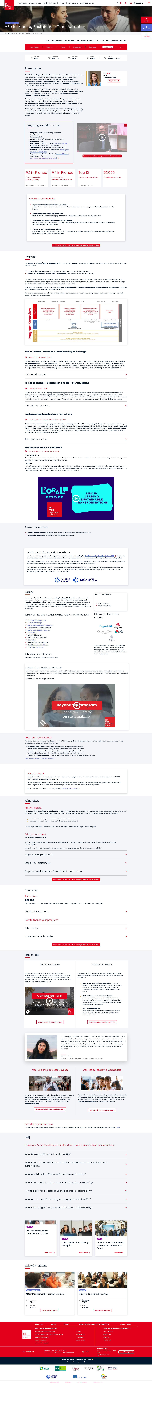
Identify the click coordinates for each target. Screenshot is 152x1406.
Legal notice (54, 1382)
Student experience (87, 3)
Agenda (53, 1324)
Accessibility (97, 1382)
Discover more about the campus (50, 1022)
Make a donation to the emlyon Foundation (94, 1324)
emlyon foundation (42, 1343)
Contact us (30, 1352)
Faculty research (41, 1340)
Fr (117, 3)
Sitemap (106, 1337)
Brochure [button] (146, 29)
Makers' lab (107, 1334)
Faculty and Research (50, 3)
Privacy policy (82, 1382)
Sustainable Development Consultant (40, 625)
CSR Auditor (32, 640)
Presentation (34, 47)
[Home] (9, 5)
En (121, 3)
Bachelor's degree (61, 143)
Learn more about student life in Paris (102, 1022)
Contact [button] (147, 37)
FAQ (121, 47)
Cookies (68, 1382)
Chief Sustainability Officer (37, 620)
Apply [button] (147, 21)
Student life (108, 47)
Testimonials (80, 1340)
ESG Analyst (32, 633)
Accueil (7, 33)
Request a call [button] (114, 81)
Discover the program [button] (49, 1310)
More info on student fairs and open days (50, 1109)
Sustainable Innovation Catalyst (39, 630)
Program (50, 47)
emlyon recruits (125, 1324)
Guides (78, 1331)
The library (107, 1340)
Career (63, 47)
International (80, 1334)
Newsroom (39, 1324)
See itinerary (104, 1355)
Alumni (66, 1324)
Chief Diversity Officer (35, 647)
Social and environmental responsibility (49, 1334)
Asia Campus (108, 1331)
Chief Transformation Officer (38, 645)
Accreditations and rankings (45, 1331)
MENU (148, 2)
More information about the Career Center (39, 759)
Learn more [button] (48, 1253)
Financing (92, 47)
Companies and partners (69, 3)
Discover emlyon (35, 3)
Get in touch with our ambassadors (102, 1110)
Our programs (22, 3)
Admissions (77, 47)
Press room (80, 1337)
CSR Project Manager (35, 623)
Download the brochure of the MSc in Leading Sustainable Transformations (76, 245)
